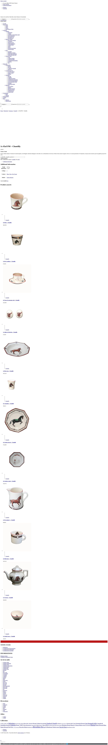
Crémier (4, 677)
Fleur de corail (11, 42)
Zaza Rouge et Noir (9, 29)
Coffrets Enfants (11, 58)
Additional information (7, 161)
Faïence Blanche (10, 177)
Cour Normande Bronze (13, 80)
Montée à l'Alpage (75, 725)
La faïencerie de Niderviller (8, 649)
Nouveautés (5, 24)
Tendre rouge (10, 92)
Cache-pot (5, 704)
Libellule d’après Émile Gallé (14, 34)
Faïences (7, 99)
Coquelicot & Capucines (13, 79)
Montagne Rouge (11, 88)
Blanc (8, 174)
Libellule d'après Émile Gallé (54, 725)
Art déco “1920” (11, 71)
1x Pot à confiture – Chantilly (9, 261)
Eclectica (10, 61)
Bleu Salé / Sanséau (12, 40)
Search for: (14, 19)
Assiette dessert (6, 666)
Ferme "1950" (19, 725)
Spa (9, 62)
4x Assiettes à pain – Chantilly (9, 481)
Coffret (4, 717)
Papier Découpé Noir (12, 55)
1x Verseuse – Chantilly (8, 597)
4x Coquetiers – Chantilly (8, 403)
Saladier (4, 692)
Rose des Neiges (11, 89)
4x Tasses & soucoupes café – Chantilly (11, 300)
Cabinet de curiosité (12, 68)
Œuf (19, 159)
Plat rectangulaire (6, 686)
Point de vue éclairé (12, 48)
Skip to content (3, 1)
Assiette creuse (6, 664)
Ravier (4, 691)
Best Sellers (19, 723)
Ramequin (5, 690)
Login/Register (3, 20)
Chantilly (10, 77)
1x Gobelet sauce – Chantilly (9, 636)
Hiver (7, 50)
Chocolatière (5, 673)
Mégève (9, 87)
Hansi (7, 26)
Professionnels (6, 96)
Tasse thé (5, 696)
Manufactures (8, 101)
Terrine (4, 697)
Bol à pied (5, 672)
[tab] (55, 161)
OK (67, 743)
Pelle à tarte (5, 680)
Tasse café (5, 695)
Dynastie (10, 83)
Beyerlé (9, 67)
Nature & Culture (9, 39)
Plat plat (4, 684)
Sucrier (4, 693)
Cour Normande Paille (12, 81)
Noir (13, 174)
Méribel (9, 74)
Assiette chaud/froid (7, 663)
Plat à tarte (5, 688)
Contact (4, 97)
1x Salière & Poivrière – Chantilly (10, 332)
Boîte (4, 703)
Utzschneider (5, 93)
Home (1, 110)
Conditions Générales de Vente (6, 657)
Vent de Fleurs (11, 49)
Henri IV (10, 69)
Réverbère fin (10, 38)
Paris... (12, 727)
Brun (11, 174)
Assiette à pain (6, 669)
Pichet (4, 681)
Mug (4, 679)
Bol (3, 671)
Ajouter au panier (4, 158)
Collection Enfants (11, 78)
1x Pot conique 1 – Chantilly (9, 520)
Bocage (9, 76)
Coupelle (5, 675)
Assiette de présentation (7, 665)
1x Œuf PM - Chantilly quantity (6, 157)
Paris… (9, 47)
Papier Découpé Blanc (12, 53)
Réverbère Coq (11, 37)
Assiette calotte (6, 662)
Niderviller (5, 64)
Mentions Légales (4, 656)
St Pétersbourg (11, 90)
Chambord (10, 41)
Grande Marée (11, 44)
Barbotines (10, 32)
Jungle (9, 46)
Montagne (8, 85)
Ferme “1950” (11, 72)
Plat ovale (5, 683)
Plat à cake (5, 687)
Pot (3, 689)
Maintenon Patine (11, 84)
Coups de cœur (9, 56)
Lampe (4, 707)
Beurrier (4, 670)
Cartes (7, 25)
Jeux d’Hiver (10, 86)
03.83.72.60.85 (6, 4)
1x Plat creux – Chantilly (8, 371)
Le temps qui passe (9, 70)
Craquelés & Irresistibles (13, 60)
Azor (9, 57)
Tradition (7, 31)
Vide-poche (5, 711)
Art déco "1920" (3, 723)
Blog (4, 98)
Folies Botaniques (11, 43)
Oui (7, 180)
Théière (4, 698)
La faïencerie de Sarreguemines (9, 648)
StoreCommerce (21, 732)
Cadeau (4, 716)
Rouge (15, 174)
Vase (4, 710)
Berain (9, 66)
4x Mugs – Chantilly (7, 222)
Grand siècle (8, 65)
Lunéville (5, 30)
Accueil (4, 23)
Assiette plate (5, 668)
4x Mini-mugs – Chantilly (8, 558)
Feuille (4, 705)
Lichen (7, 28)
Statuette (4, 709)
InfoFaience (5, 647)
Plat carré (5, 682)
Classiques (8, 75)
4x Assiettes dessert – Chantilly (9, 442)
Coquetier (5, 674)
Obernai (7, 95)
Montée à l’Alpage (11, 52)
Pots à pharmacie (11, 35)
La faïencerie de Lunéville (8, 650)
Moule (4, 678)
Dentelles (10, 51)
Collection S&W (11, 59)
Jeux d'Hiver (46, 725)
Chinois (9, 33)
